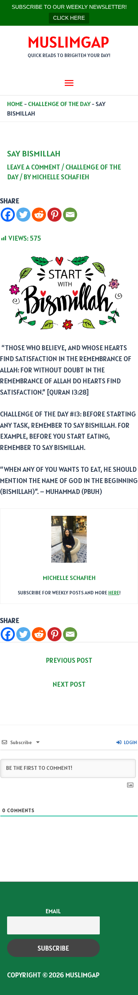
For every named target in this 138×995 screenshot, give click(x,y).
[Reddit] (39, 215)
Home (15, 104)
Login (130, 742)
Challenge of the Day (59, 104)
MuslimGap (68, 41)
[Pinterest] (54, 215)
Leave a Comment (33, 167)
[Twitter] (23, 215)
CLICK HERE (69, 18)
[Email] (70, 215)
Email (53, 911)
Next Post (69, 684)
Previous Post (69, 660)
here (113, 592)
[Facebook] (8, 215)
